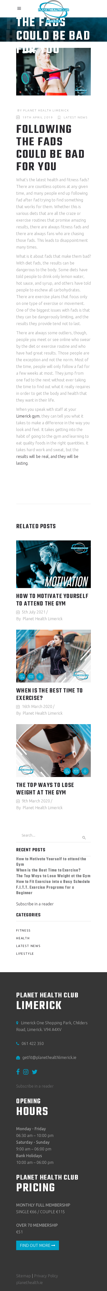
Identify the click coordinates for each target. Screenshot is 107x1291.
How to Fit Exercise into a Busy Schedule (53, 882)
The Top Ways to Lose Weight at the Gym (45, 789)
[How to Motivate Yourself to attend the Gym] (53, 564)
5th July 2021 (34, 612)
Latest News (76, 117)
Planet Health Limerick (46, 110)
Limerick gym (28, 416)
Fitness (23, 930)
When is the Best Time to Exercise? (49, 695)
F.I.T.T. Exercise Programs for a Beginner (45, 890)
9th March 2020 (36, 801)
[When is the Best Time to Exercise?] (53, 656)
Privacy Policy (46, 1276)
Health (23, 938)
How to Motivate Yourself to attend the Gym (52, 600)
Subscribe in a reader (35, 904)
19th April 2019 (38, 117)
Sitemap (23, 1276)
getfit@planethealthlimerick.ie (49, 1057)
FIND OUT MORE (35, 1245)
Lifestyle (25, 953)
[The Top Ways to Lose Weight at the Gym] (53, 750)
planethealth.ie (29, 1282)
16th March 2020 (37, 706)
